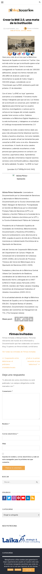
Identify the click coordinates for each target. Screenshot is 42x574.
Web (4, 444)
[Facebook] (17, 319)
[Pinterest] (18, 498)
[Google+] (26, 319)
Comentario (7, 391)
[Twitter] (21, 319)
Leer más (28, 570)
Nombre (6, 424)
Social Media (26, 30)
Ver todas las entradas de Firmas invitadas (19, 352)
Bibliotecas (15, 30)
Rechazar (18, 569)
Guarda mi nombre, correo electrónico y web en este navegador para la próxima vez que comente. (20, 459)
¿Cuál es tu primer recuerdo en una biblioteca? (33, 361)
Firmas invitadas (33, 28)
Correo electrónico (10, 434)
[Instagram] (14, 498)
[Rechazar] (39, 565)
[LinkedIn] (31, 319)
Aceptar (10, 569)
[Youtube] (23, 498)
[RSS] (32, 498)
